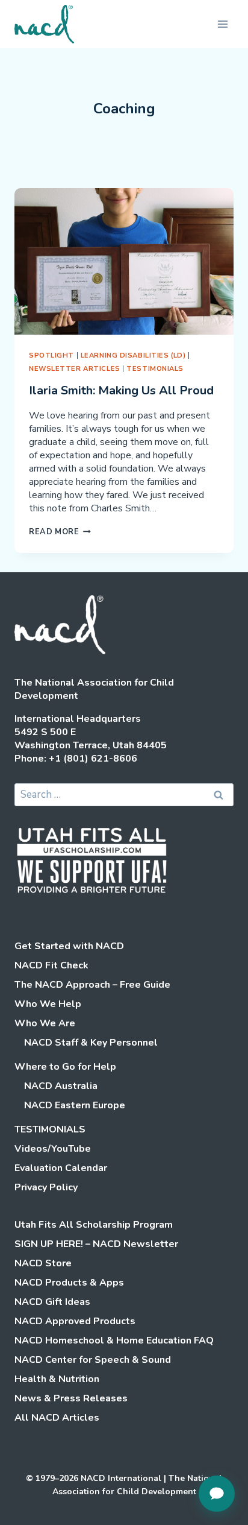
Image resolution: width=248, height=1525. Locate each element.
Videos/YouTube (52, 1148)
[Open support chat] (217, 1494)
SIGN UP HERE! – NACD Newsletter (96, 1244)
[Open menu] (222, 23)
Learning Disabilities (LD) (133, 355)
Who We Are (44, 1023)
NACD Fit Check (51, 965)
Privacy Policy (46, 1187)
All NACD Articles (56, 1417)
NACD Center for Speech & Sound (92, 1359)
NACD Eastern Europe (74, 1105)
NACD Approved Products (74, 1321)
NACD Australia (61, 1086)
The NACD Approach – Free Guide (92, 984)
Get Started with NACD (69, 946)
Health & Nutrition (56, 1379)
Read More (60, 531)
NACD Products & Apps (69, 1282)
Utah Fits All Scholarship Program (93, 1224)
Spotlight (51, 355)
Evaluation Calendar (60, 1168)
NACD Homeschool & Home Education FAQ (114, 1340)
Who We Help (47, 1004)
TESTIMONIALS (155, 368)
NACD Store (43, 1263)
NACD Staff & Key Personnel (91, 1042)
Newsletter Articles (74, 368)
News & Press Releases (71, 1398)
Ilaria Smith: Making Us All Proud (121, 390)
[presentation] (124, 261)
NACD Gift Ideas (52, 1302)
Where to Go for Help (65, 1066)
